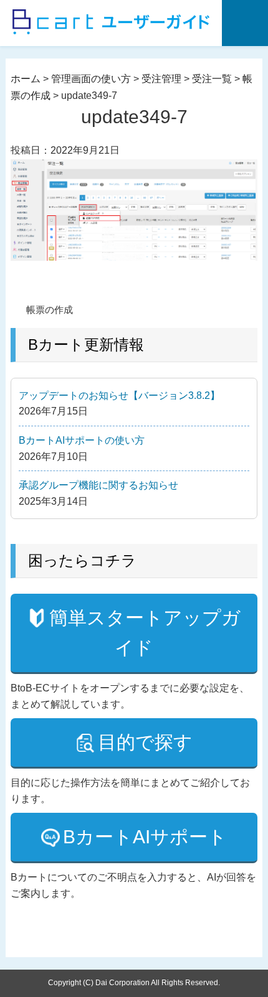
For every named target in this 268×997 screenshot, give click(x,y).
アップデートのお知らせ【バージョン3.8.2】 (119, 395)
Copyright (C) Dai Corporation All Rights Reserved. (134, 982)
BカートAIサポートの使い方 (82, 440)
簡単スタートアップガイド (145, 632)
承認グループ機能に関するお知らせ (98, 485)
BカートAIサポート (145, 836)
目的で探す (145, 742)
